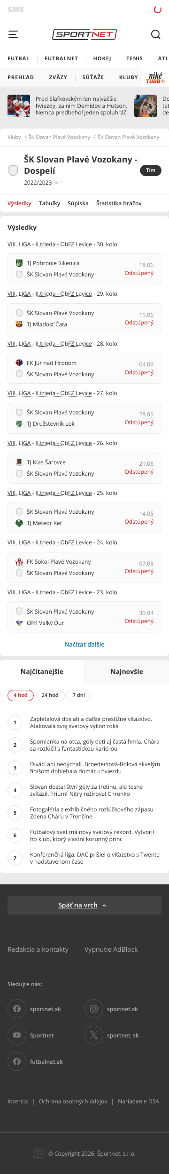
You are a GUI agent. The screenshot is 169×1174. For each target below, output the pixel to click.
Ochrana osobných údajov (72, 1101)
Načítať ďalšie (84, 644)
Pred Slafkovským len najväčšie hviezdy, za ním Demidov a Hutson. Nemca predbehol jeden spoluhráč (81, 106)
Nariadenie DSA (138, 1101)
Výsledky (19, 203)
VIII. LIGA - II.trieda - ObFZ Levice (50, 244)
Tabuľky (49, 203)
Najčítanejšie (42, 671)
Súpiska (78, 203)
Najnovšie (126, 671)
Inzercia (18, 1101)
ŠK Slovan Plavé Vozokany (59, 137)
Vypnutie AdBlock (111, 949)
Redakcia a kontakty (38, 949)
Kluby (14, 137)
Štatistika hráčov (119, 203)
